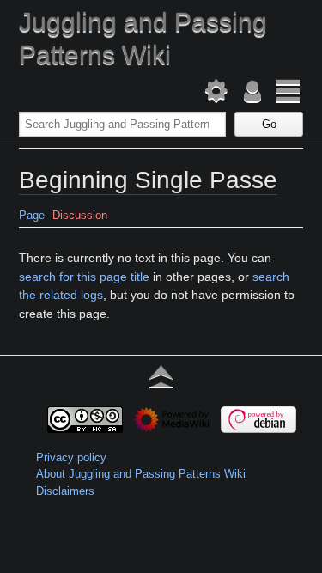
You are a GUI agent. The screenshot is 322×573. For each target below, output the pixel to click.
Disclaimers (65, 491)
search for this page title (84, 276)
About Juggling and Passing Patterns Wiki (141, 473)
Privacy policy (71, 457)
